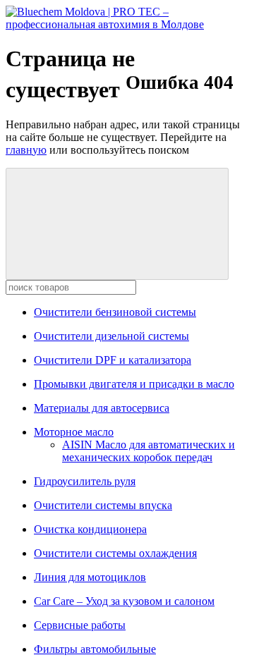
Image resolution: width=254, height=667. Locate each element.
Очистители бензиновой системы (115, 312)
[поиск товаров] (117, 224)
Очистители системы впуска (103, 505)
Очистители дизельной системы (111, 336)
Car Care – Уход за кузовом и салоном (124, 601)
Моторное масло (74, 432)
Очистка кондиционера (90, 529)
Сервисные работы (80, 625)
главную (26, 150)
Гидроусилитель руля (84, 481)
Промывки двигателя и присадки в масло (134, 384)
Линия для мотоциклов (90, 577)
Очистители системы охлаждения (115, 553)
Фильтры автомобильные (95, 649)
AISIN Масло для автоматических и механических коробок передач (148, 451)
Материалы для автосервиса (101, 408)
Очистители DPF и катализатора (112, 360)
